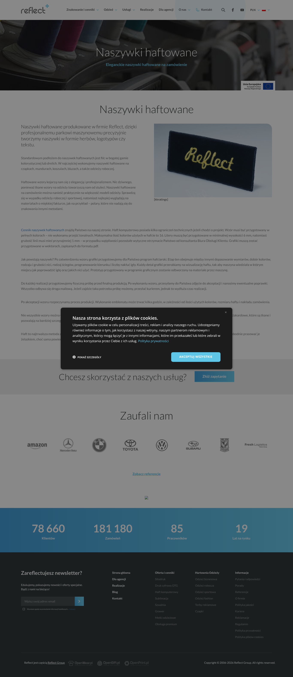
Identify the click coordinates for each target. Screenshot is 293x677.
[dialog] (146, 338)
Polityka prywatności (153, 341)
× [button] (226, 312)
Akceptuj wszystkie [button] (195, 357)
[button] (86, 357)
